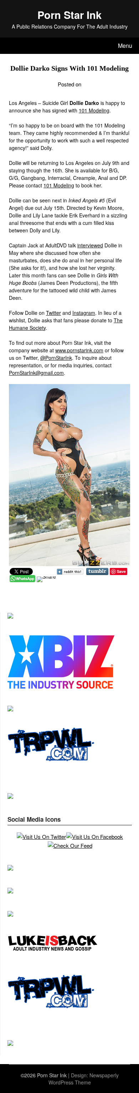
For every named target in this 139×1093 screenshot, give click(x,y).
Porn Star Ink (69, 14)
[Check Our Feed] (69, 845)
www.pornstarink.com (79, 350)
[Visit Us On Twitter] (41, 836)
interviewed (90, 245)
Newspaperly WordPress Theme (83, 1079)
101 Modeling (94, 110)
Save (121, 571)
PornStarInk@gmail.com (36, 372)
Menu (125, 45)
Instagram (83, 312)
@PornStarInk (56, 357)
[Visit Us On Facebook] (94, 836)
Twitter (53, 312)
